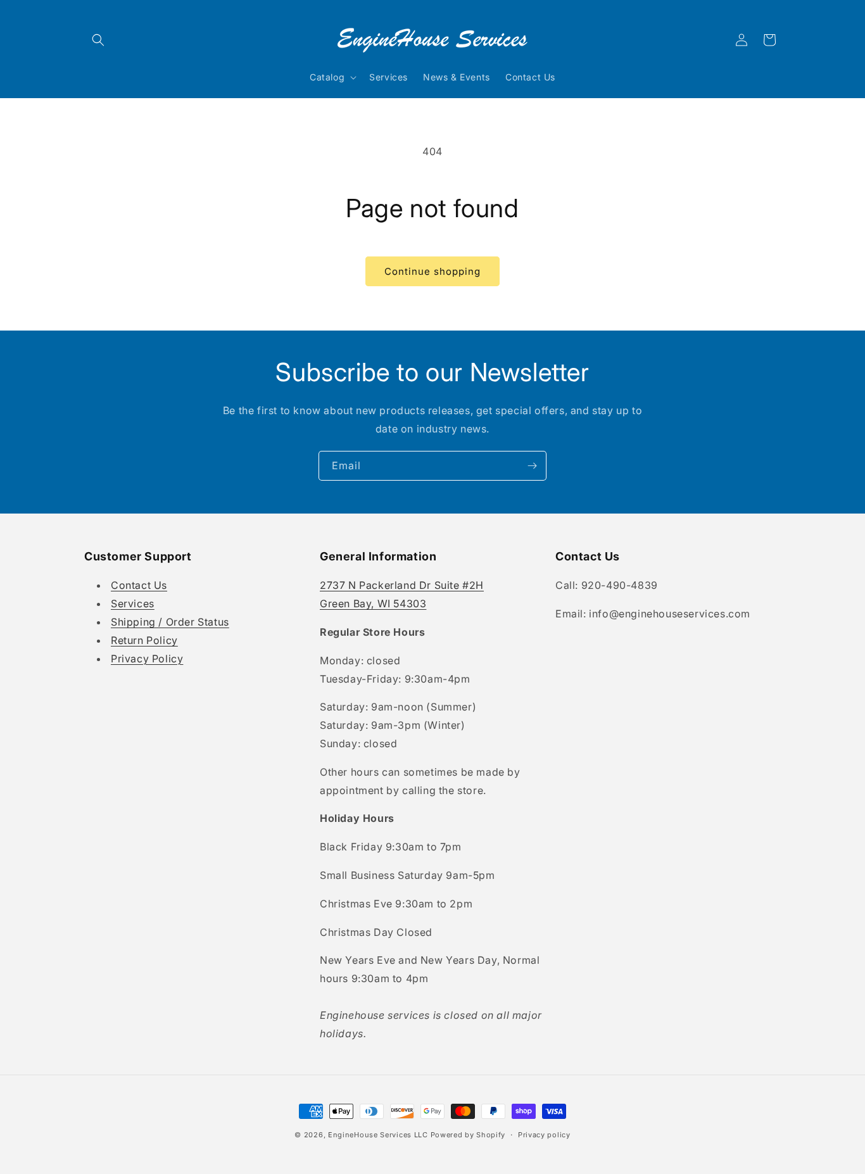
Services (133, 603)
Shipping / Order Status (170, 621)
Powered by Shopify (468, 1134)
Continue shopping (432, 271)
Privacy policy (544, 1134)
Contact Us (139, 585)
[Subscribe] (532, 466)
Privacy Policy (147, 658)
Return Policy (144, 640)
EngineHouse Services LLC (378, 1134)
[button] (98, 40)
